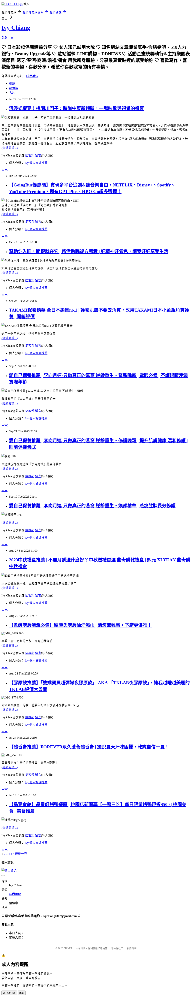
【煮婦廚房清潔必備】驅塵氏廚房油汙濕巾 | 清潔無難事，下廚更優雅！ (80, 625)
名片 (12, 92)
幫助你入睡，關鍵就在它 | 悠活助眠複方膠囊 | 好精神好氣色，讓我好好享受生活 (88, 251)
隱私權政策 (117, 948)
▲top (5, 169)
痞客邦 (29, 155)
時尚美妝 (32, 76)
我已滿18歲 (9, 993)
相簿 (12, 83)
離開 (21, 993)
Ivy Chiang (16, 27)
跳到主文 (8, 37)
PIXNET (68, 948)
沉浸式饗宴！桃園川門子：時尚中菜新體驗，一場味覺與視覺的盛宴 (76, 108)
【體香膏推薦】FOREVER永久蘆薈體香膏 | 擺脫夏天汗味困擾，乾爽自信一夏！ (89, 746)
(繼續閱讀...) (10, 147)
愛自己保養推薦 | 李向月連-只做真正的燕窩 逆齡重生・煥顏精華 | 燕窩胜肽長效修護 (92, 505)
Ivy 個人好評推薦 (36, 162)
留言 (38, 155)
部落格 (13, 88)
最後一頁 (21, 853)
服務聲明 (131, 948)
